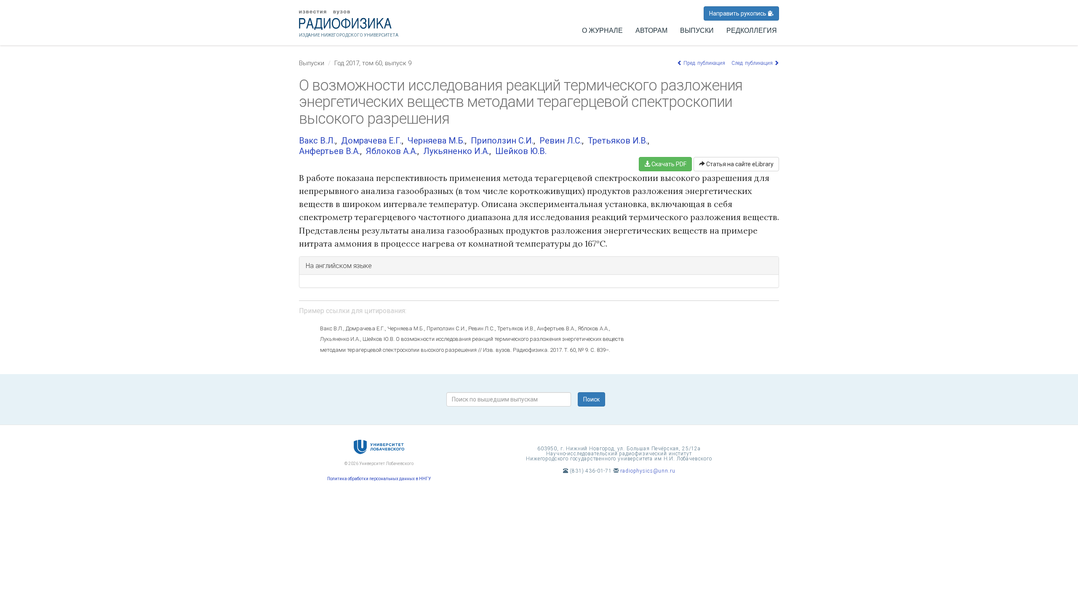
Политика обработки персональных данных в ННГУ (379, 478)
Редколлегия (751, 30)
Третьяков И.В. (618, 141)
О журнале (602, 30)
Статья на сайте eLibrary (739, 164)
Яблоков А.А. (391, 151)
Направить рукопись (738, 13)
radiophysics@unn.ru (647, 471)
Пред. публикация (703, 63)
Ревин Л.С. (560, 141)
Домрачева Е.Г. (371, 141)
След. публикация (752, 63)
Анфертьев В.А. (329, 151)
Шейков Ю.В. (521, 151)
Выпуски (697, 30)
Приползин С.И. (502, 141)
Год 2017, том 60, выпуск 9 (372, 63)
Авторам (651, 30)
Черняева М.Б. (436, 141)
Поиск (591, 399)
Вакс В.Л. (317, 141)
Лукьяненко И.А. (456, 151)
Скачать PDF (668, 164)
